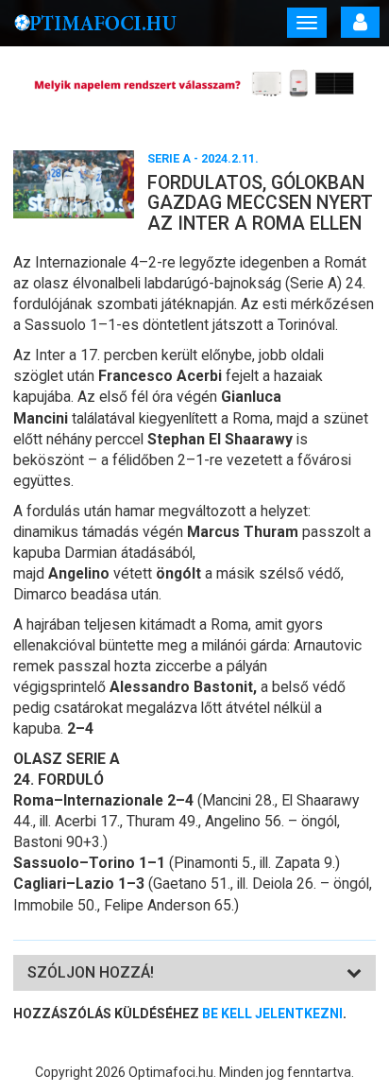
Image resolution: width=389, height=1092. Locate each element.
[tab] (194, 973)
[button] (90, 972)
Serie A (169, 158)
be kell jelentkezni (272, 1013)
